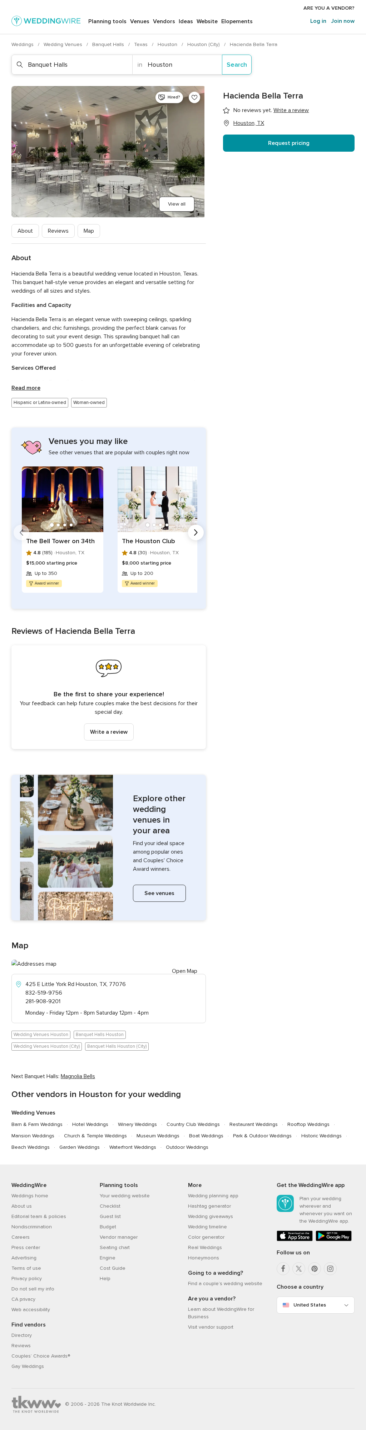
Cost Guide (112, 1268)
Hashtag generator (209, 1206)
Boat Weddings (206, 1136)
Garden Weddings (79, 1147)
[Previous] (21, 532)
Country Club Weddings (193, 1124)
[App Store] (295, 1240)
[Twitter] (298, 1268)
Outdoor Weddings (187, 1147)
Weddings (23, 44)
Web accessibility (30, 1310)
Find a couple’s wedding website (225, 1283)
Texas (141, 44)
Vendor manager (119, 1237)
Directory (21, 1335)
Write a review (109, 732)
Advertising (23, 1258)
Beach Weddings (30, 1147)
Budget (108, 1227)
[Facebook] (283, 1268)
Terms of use (26, 1268)
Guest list (110, 1216)
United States (309, 1305)
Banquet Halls (108, 44)
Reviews (58, 230)
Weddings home (29, 1196)
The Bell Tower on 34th (60, 541)
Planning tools (107, 21)
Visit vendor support (210, 1327)
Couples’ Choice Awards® (40, 1356)
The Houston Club (148, 541)
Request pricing (289, 143)
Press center (25, 1247)
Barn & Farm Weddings (37, 1124)
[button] (108, 697)
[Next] (196, 532)
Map (89, 230)
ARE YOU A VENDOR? (329, 8)
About (25, 230)
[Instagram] (330, 1268)
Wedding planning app (213, 1196)
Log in (318, 21)
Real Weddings (205, 1247)
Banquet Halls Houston (100, 1034)
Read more (25, 387)
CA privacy (23, 1299)
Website (207, 21)
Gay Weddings (27, 1366)
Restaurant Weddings (253, 1124)
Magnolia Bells (78, 1076)
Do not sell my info (32, 1289)
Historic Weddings (321, 1136)
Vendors (164, 21)
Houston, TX (248, 123)
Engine (107, 1258)
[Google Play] (334, 1240)
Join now (343, 21)
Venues (139, 21)
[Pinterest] (314, 1268)
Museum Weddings (158, 1136)
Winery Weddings (137, 1124)
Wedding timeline (207, 1227)
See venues (159, 893)
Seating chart (115, 1247)
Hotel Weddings (90, 1124)
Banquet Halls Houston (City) (117, 1046)
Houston (168, 44)
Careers (20, 1237)
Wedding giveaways (210, 1216)
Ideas (186, 21)
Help (105, 1278)
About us (21, 1206)
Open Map (184, 971)
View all (177, 204)
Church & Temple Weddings (95, 1136)
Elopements (237, 21)
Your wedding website (125, 1196)
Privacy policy (26, 1278)
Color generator (206, 1237)
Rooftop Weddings (308, 1124)
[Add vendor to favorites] (194, 97)
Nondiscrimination (31, 1227)
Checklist (110, 1206)
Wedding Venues (64, 44)
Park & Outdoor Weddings (262, 1136)
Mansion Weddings (32, 1136)
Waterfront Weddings (132, 1147)
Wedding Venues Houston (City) (47, 1046)
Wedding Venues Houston (41, 1034)
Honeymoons (203, 1258)
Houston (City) (204, 44)
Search (237, 65)
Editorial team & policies (38, 1216)
